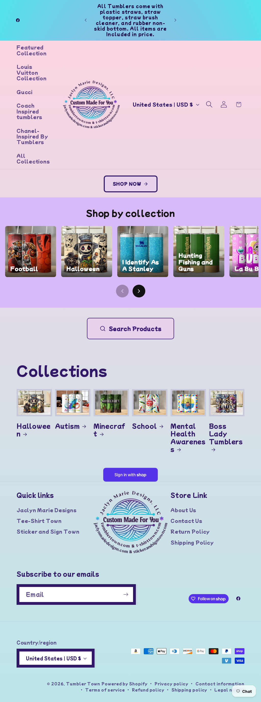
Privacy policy (171, 683)
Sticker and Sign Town (48, 531)
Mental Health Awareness (188, 437)
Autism (67, 426)
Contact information (219, 683)
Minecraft (109, 429)
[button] (209, 104)
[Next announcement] (175, 20)
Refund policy (148, 689)
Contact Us (186, 520)
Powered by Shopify (124, 683)
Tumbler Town (83, 683)
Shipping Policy (192, 542)
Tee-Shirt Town (39, 520)
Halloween (34, 429)
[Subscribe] (126, 594)
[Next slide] (139, 291)
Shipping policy (189, 689)
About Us (183, 510)
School (144, 426)
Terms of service (105, 689)
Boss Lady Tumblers (226, 434)
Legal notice (229, 689)
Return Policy (190, 531)
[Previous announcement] (85, 20)
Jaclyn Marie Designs (47, 510)
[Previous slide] (122, 291)
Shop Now (127, 184)
